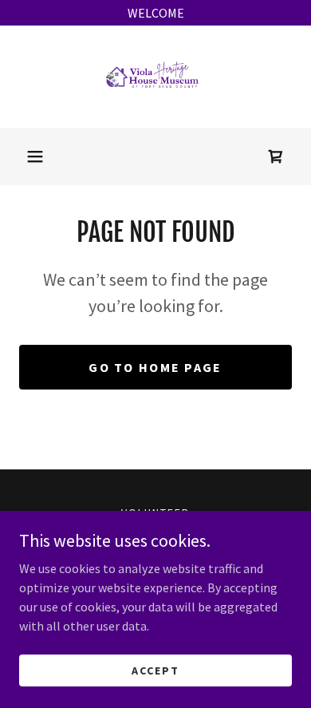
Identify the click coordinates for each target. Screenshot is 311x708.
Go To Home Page (155, 367)
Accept (155, 670)
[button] (35, 156)
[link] (155, 77)
